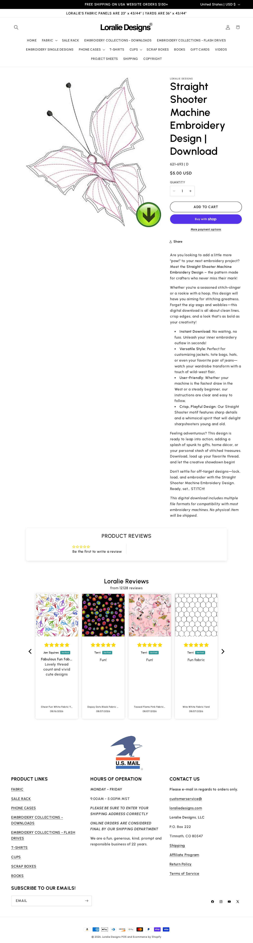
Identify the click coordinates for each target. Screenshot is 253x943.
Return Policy (181, 864)
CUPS (16, 857)
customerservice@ (186, 798)
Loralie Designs (111, 936)
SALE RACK (21, 798)
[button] (16, 27)
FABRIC (17, 789)
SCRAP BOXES (23, 866)
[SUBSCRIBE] (87, 901)
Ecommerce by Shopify (147, 936)
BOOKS (17, 875)
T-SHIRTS (19, 847)
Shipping (177, 845)
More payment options (206, 229)
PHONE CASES (23, 808)
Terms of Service (184, 873)
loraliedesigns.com (186, 808)
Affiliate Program (184, 854)
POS (124, 936)
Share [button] (177, 241)
